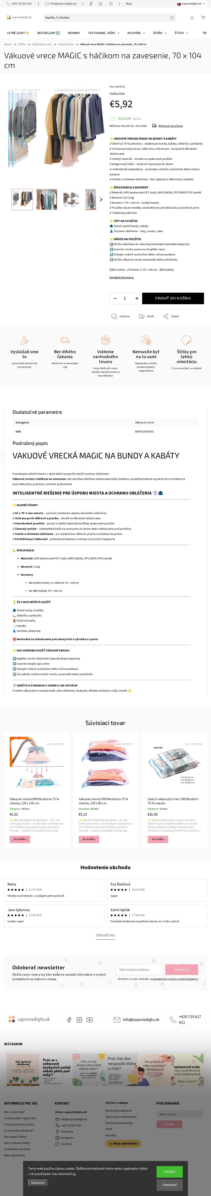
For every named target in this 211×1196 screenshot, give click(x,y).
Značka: (117, 93)
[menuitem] (18, 33)
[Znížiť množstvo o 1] (115, 298)
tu (74, 1174)
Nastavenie (38, 1182)
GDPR (109, 1129)
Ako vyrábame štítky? (17, 1143)
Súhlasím (169, 1172)
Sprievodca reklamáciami (121, 1117)
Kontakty (111, 1135)
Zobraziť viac (105, 935)
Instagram (79, 1020)
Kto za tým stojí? (14, 1112)
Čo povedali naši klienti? (19, 1131)
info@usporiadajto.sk (63, 4)
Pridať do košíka (173, 298)
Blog (129, 4)
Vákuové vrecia (144, 423)
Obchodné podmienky (119, 1123)
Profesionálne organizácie (20, 1118)
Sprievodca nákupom (119, 1111)
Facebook (69, 1020)
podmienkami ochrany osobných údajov (174, 979)
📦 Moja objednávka (123, 1143)
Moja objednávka (14, 1155)
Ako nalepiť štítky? (15, 1137)
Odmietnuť (170, 1185)
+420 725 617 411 (21, 4)
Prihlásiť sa (182, 969)
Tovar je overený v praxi (19, 1124)
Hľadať (169, 1124)
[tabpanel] (36, 789)
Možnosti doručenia (170, 126)
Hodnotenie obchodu (105, 867)
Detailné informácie (122, 278)
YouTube (90, 1020)
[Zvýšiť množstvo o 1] (137, 298)
